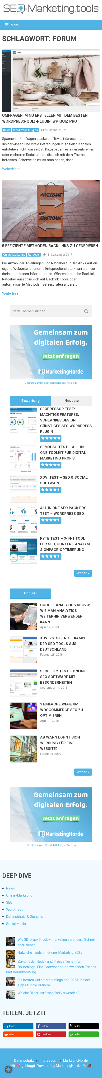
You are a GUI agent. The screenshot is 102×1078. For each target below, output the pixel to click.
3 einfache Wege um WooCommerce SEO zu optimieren (61, 710)
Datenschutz (24, 1060)
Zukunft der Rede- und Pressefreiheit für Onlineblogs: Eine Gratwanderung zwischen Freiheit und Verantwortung (51, 966)
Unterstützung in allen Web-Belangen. (45, 383)
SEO (9, 902)
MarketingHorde (75, 1060)
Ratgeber (34, 254)
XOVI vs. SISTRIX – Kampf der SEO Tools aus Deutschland (63, 644)
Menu (15, 25)
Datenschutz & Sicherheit (26, 917)
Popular (30, 593)
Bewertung (30, 401)
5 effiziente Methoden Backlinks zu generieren (50, 246)
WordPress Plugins (25, 130)
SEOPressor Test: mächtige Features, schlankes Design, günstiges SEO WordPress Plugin (66, 420)
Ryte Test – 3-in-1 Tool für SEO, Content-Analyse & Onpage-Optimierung (65, 544)
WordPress (14, 909)
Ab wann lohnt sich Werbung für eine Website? (60, 743)
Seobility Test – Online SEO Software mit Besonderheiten (63, 677)
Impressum (48, 1060)
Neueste (72, 401)
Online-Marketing (14, 254)
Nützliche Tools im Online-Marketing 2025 (50, 952)
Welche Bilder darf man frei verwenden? (48, 993)
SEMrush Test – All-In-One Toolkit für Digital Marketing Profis (63, 452)
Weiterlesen (11, 169)
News (6, 130)
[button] (18, 1026)
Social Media (16, 924)
